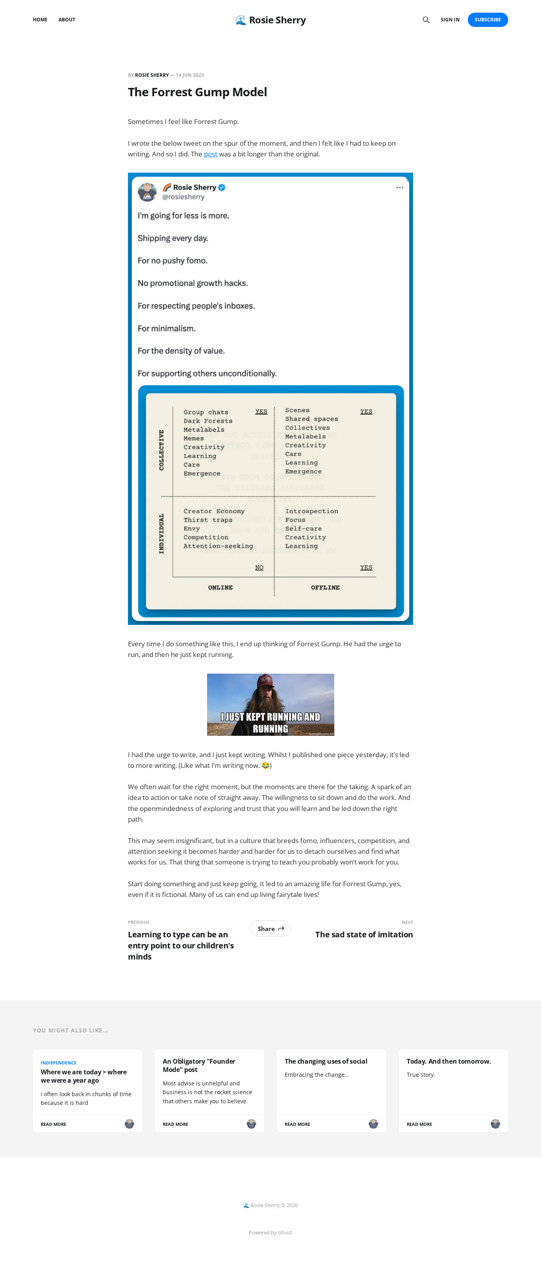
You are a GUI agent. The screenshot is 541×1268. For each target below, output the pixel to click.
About (67, 19)
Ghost (285, 1232)
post (210, 153)
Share (266, 929)
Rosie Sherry (152, 75)
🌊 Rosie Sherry (270, 20)
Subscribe (488, 19)
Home (40, 19)
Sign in (450, 19)
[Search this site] (426, 20)
